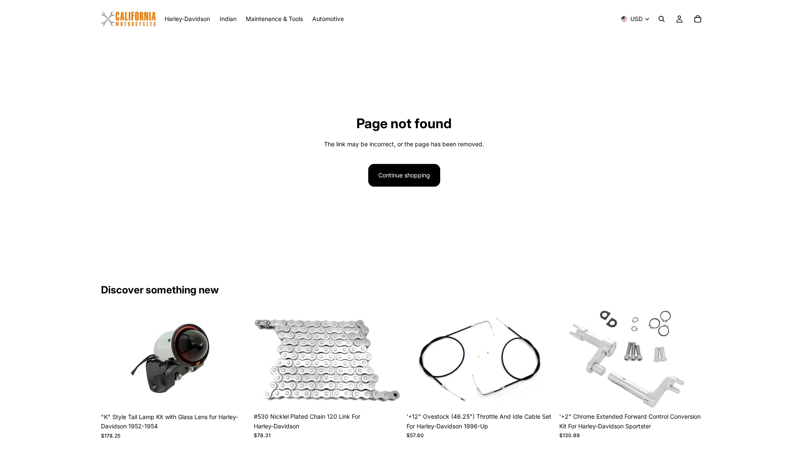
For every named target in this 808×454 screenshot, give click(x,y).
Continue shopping (404, 175)
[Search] (661, 19)
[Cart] (697, 19)
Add (242, 395)
